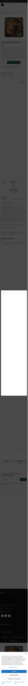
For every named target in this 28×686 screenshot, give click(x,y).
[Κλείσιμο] (26, 288)
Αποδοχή (14, 671)
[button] (26, 653)
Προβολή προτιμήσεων (14, 679)
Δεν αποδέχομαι (14, 675)
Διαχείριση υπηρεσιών (13, 667)
